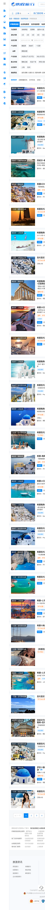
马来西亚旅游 (29, 838)
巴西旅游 (27, 841)
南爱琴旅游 (24, 19)
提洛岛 (27, 836)
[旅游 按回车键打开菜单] (4, 27)
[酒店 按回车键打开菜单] (4, 10)
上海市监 (36, 901)
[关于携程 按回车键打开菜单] (4, 103)
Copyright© (33, 890)
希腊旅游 (16, 19)
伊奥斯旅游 (14, 24)
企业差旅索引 (17, 877)
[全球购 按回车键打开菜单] (4, 72)
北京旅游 (27, 847)
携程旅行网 (23, 4)
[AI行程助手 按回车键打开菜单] (4, 53)
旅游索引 (15, 873)
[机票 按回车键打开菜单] (4, 16)
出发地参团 (25, 24)
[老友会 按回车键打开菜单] (4, 97)
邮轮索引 (28, 873)
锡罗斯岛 (29, 831)
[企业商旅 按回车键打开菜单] (4, 91)
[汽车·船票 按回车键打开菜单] (4, 39)
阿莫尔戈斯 (28, 833)
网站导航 (28, 870)
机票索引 (15, 870)
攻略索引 (28, 866)
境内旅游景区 (34, 828)
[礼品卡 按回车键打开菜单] (4, 78)
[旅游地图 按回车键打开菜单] (4, 64)
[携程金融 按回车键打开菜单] (4, 83)
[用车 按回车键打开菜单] (4, 45)
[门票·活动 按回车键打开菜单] (4, 33)
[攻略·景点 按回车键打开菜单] (4, 58)
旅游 (10, 19)
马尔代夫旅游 (29, 843)
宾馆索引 (15, 866)
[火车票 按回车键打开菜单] (4, 22)
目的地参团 (35, 24)
